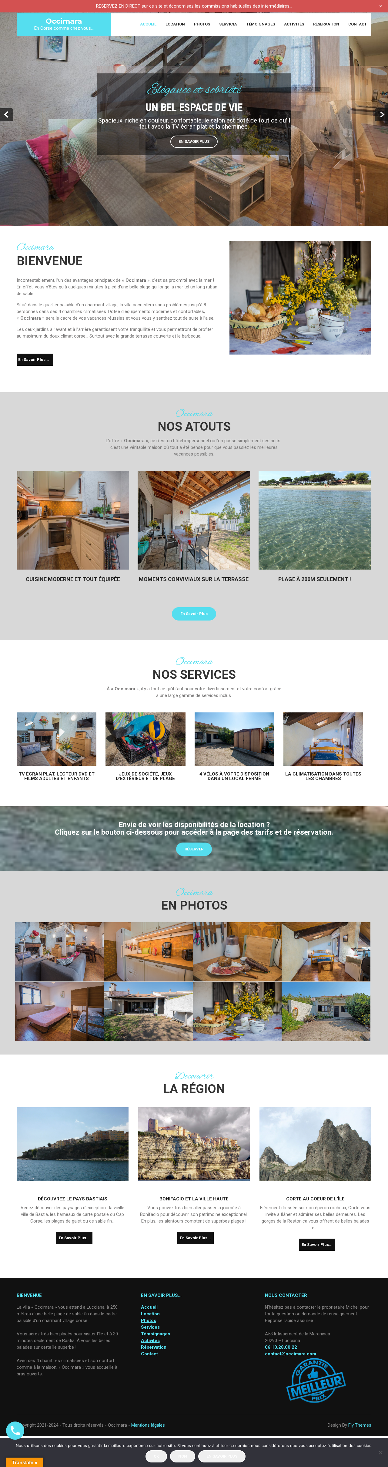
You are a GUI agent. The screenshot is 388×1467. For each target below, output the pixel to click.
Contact (357, 24)
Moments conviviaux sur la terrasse (194, 579)
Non (182, 1456)
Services (228, 24)
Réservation (326, 24)
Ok (156, 1456)
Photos (202, 24)
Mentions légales (148, 1425)
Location (175, 24)
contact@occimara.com (290, 1354)
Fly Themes (359, 1425)
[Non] (380, 1452)
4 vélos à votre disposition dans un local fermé (234, 776)
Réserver (194, 849)
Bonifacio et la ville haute (194, 1199)
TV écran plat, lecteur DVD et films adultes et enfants (57, 776)
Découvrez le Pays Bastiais (72, 1199)
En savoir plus (194, 141)
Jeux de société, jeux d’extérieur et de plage (145, 776)
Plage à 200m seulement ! (314, 579)
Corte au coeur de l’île (315, 1199)
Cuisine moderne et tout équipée (73, 579)
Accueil (148, 24)
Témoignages (260, 24)
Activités (294, 24)
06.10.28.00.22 (281, 1347)
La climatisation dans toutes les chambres (323, 776)
